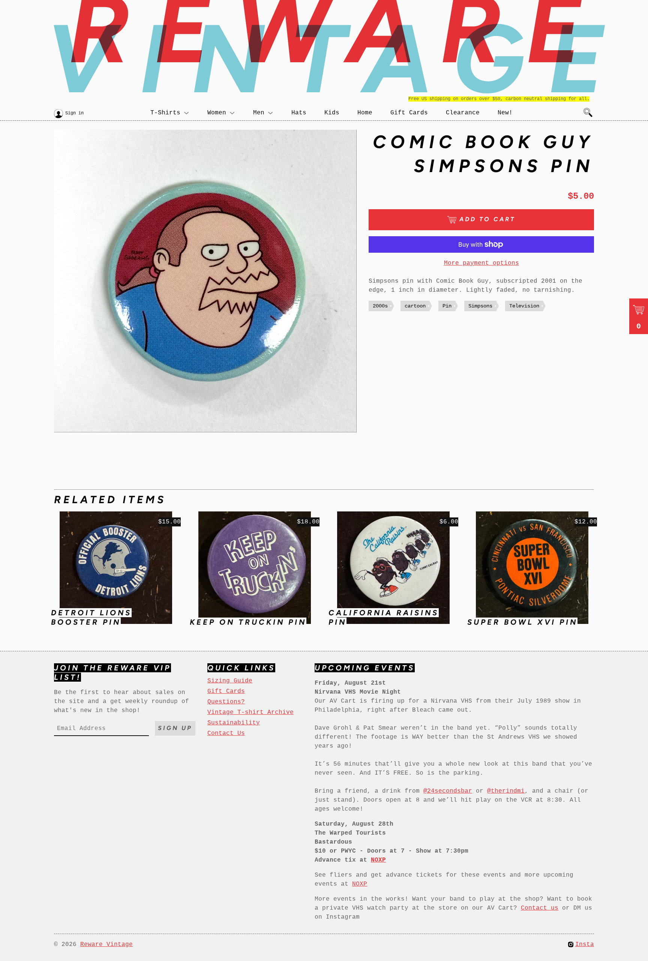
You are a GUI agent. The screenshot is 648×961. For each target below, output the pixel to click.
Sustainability (233, 723)
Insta (584, 944)
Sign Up (175, 728)
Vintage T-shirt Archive (250, 712)
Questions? (226, 702)
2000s (380, 306)
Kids (331, 112)
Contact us (539, 908)
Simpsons (480, 306)
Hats (298, 112)
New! (505, 112)
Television (524, 306)
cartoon (415, 306)
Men (258, 112)
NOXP (359, 884)
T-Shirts (165, 112)
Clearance (463, 112)
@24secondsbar (447, 791)
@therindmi (506, 791)
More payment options (481, 263)
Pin (447, 306)
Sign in (74, 113)
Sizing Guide (229, 681)
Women (216, 112)
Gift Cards (409, 112)
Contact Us (226, 733)
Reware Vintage (106, 944)
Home (364, 112)
